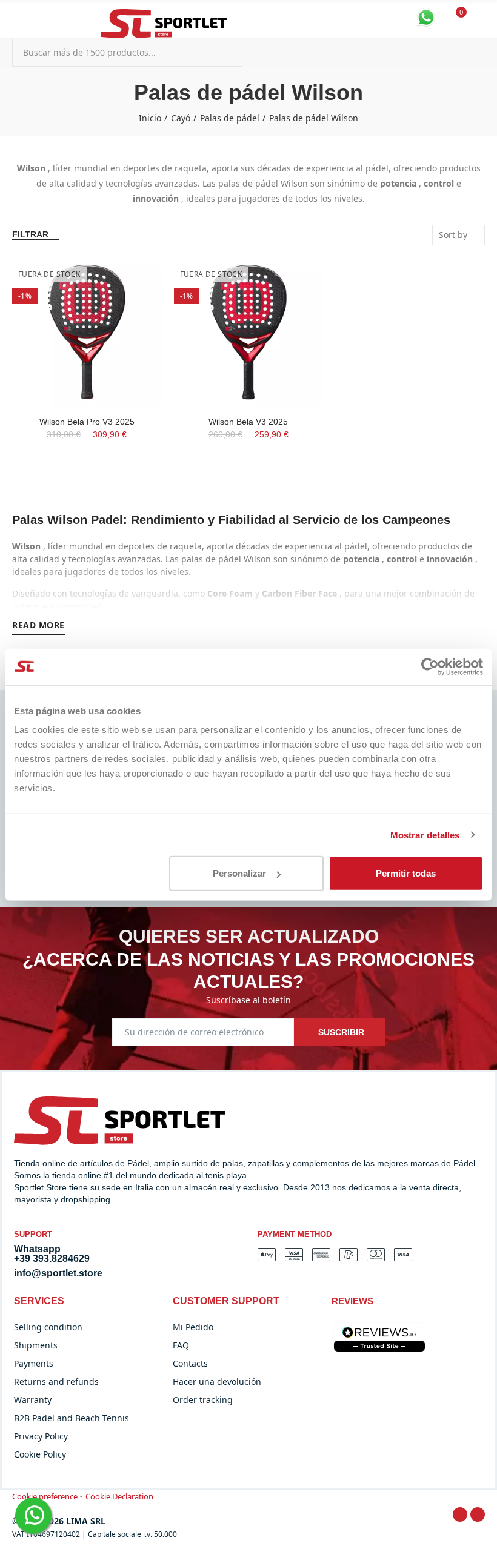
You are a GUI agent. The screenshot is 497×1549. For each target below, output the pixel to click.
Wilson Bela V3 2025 (248, 421)
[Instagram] (477, 1514)
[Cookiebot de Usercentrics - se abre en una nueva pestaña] (430, 666)
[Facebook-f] (460, 1514)
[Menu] (18, 17)
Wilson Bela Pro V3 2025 (87, 421)
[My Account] (479, 18)
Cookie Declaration (119, 1496)
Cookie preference (45, 1496)
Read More (38, 625)
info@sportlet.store (58, 1273)
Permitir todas (406, 873)
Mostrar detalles (425, 834)
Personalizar (239, 873)
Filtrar (30, 234)
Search (223, 53)
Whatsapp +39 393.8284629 (52, 1254)
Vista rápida (131, 303)
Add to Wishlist (131, 279)
